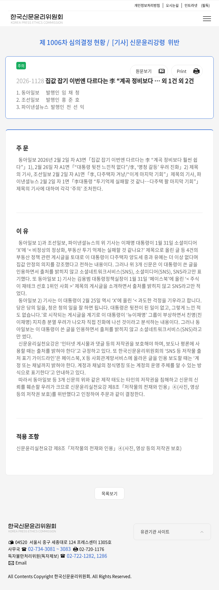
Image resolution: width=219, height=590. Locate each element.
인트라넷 (191, 5)
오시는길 (172, 5)
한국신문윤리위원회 (36, 18)
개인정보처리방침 (147, 5)
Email (21, 562)
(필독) (205, 5)
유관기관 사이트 (155, 531)
